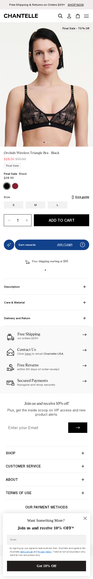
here (28, 354)
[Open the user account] (69, 16)
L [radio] (57, 205)
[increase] (26, 220)
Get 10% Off (46, 566)
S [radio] (14, 205)
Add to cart (62, 220)
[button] (82, 245)
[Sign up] (77, 427)
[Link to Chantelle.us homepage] (21, 16)
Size (7, 197)
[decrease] (9, 220)
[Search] (60, 15)
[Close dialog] (85, 518)
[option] (7, 186)
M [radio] (35, 205)
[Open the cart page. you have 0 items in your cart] (78, 16)
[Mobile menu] (86, 16)
